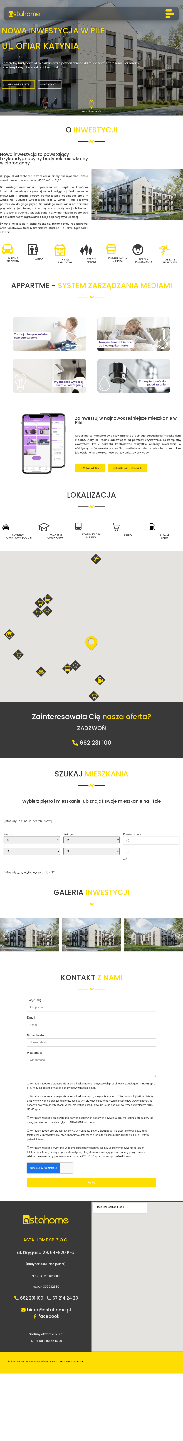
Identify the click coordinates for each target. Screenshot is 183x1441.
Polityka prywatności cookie (66, 1361)
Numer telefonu (37, 1035)
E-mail (31, 1017)
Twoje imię (34, 1000)
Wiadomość (35, 1052)
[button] (41, 671)
